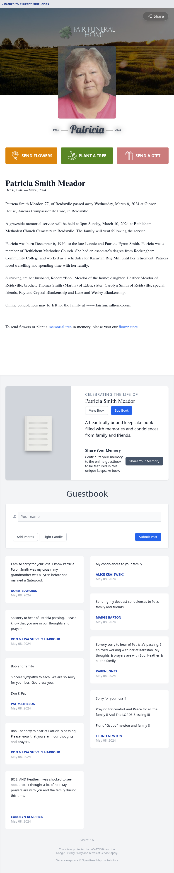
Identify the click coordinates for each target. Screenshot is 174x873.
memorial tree (60, 326)
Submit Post (148, 537)
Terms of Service (99, 853)
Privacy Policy (74, 853)
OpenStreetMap (92, 860)
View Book (96, 410)
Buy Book (121, 410)
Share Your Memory (144, 461)
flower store (128, 326)
